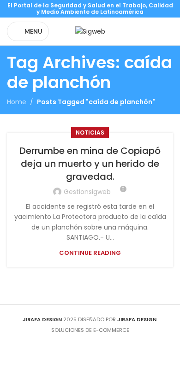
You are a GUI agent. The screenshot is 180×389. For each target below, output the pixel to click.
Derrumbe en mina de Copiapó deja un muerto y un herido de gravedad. (90, 163)
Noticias (90, 132)
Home (16, 101)
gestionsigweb (87, 191)
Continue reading (90, 252)
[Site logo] (90, 30)
